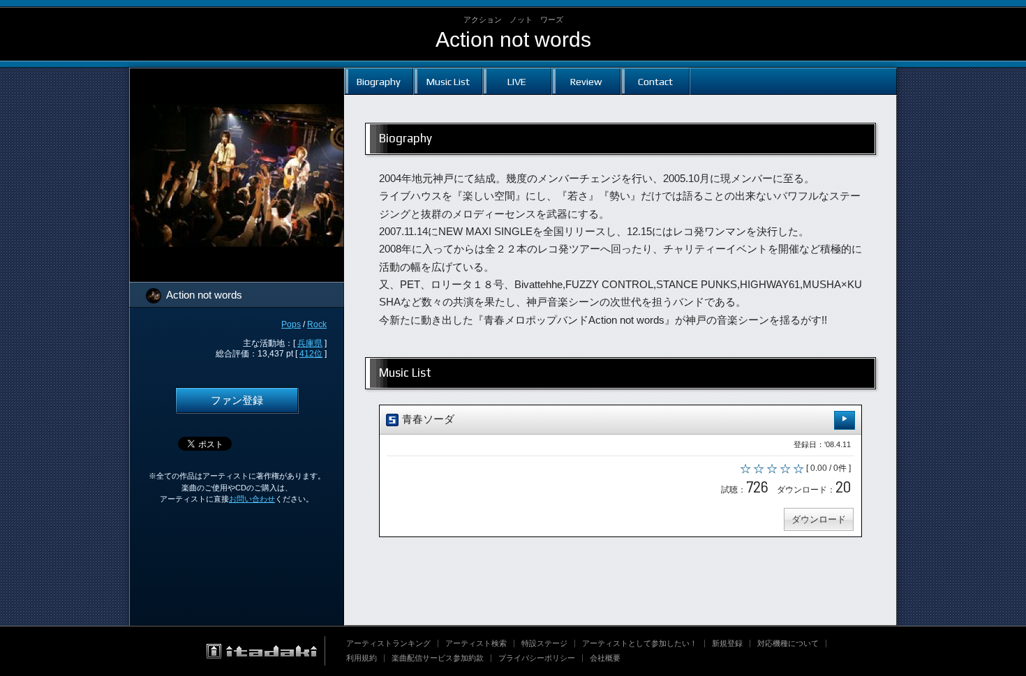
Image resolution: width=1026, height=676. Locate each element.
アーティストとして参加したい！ (639, 643)
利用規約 (361, 658)
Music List (448, 81)
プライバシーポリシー (536, 658)
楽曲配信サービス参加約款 (438, 658)
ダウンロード (818, 519)
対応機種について (788, 643)
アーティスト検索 (476, 643)
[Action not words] (236, 76)
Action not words (513, 39)
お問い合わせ (252, 499)
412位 (310, 354)
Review (586, 81)
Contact (655, 81)
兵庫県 (309, 343)
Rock (317, 324)
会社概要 (605, 658)
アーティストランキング (388, 643)
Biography (379, 81)
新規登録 (727, 643)
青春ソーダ (426, 419)
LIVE (516, 81)
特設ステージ (544, 643)
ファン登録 (237, 400)
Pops (291, 324)
